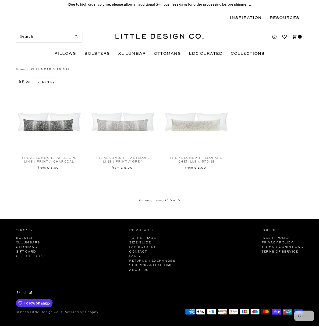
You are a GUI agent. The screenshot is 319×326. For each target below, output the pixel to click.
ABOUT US (139, 270)
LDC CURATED (206, 53)
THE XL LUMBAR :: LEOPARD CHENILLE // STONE (196, 159)
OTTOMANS (167, 53)
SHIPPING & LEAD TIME (151, 265)
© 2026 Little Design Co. (38, 312)
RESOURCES (284, 17)
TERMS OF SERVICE (280, 251)
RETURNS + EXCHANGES (152, 260)
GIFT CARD (26, 251)
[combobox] (49, 37)
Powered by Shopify (81, 312)
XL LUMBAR (132, 53)
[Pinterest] (18, 293)
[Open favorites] (284, 37)
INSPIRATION (246, 17)
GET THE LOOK (29, 256)
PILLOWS (65, 53)
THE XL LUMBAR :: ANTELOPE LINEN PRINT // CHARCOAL (49, 159)
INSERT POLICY (276, 237)
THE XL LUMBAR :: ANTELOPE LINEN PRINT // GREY (122, 159)
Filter (26, 81)
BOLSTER (25, 237)
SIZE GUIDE (140, 242)
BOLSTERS (97, 53)
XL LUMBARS (28, 242)
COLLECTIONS (248, 53)
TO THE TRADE (142, 237)
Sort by (48, 82)
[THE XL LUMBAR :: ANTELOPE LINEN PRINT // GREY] (122, 122)
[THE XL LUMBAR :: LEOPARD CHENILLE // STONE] (196, 122)
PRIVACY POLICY (277, 242)
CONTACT (138, 251)
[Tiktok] (30, 293)
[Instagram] (24, 293)
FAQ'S (134, 256)
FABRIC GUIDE (142, 247)
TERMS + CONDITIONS (282, 247)
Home (20, 69)
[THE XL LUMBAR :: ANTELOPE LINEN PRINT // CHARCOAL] (49, 122)
